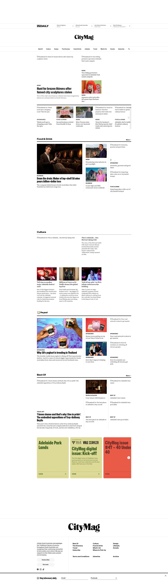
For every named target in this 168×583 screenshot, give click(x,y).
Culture (48, 49)
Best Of (40, 49)
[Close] (165, 575)
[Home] (46, 26)
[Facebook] (38, 569)
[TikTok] (43, 569)
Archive (116, 556)
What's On (104, 49)
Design (56, 49)
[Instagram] (40, 569)
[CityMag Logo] (84, 37)
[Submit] (115, 578)
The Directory (66, 49)
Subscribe (121, 49)
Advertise (96, 556)
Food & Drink (77, 49)
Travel (95, 49)
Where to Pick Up (99, 550)
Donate (112, 49)
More (128, 140)
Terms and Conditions (81, 556)
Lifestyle (87, 49)
